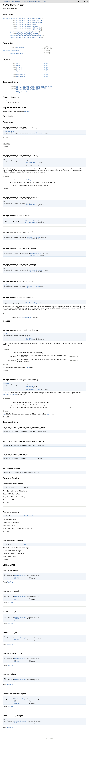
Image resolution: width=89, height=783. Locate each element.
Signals (44, 1)
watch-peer (19, 53)
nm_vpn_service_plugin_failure (26, 24)
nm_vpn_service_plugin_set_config (27, 26)
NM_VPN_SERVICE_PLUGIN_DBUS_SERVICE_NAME (34, 86)
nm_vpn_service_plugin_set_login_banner (29, 22)
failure (18, 65)
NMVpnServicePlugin (23, 92)
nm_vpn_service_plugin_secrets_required (29, 20)
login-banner (20, 71)
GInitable (27, 111)
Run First (45, 63)
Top (2, 1)
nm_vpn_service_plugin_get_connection (28, 18)
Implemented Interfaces (28, 1)
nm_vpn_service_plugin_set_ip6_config (28, 30)
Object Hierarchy (16, 1)
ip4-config (19, 67)
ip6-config (19, 69)
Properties (38, 1)
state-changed (20, 76)
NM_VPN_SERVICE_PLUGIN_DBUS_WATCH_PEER (33, 88)
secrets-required (21, 75)
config (18, 63)
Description (7, 1)
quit (17, 73)
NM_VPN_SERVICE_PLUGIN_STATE (28, 90)
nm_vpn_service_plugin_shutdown (27, 33)
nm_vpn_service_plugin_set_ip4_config (28, 28)
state (17, 50)
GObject (8, 101)
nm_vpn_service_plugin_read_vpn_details (29, 35)
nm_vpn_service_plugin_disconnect (27, 32)
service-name (20, 48)
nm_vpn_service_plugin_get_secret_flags (29, 37)
